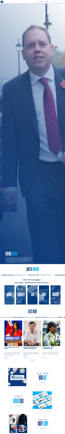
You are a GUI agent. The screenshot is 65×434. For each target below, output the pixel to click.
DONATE (47, 1)
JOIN (61, 1)
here (37, 280)
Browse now (42, 428)
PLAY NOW (43, 382)
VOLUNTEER (40, 1)
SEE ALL (32, 360)
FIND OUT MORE (18, 405)
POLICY (54, 1)
